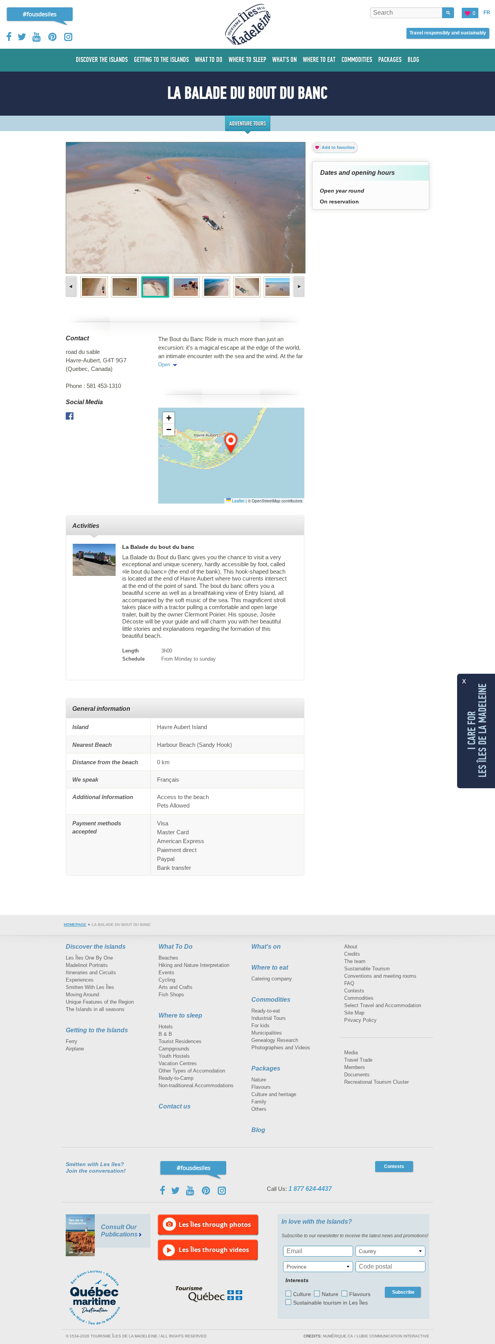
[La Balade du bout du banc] (94, 560)
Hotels (166, 1027)
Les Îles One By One (89, 958)
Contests (354, 991)
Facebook (9, 36)
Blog (258, 1130)
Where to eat (269, 967)
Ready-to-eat (265, 1011)
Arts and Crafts (176, 987)
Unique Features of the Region (100, 1002)
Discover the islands (96, 946)
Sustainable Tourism (367, 969)
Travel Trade (358, 1060)
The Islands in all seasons (95, 1009)
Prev (72, 287)
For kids (260, 1025)
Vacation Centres (178, 1063)
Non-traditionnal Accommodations (196, 1085)
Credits (352, 954)
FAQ (349, 983)
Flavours (261, 1087)
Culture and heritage (273, 1094)
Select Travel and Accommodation (382, 1005)
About (350, 947)
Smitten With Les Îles (90, 987)
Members (354, 1067)
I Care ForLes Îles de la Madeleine (477, 730)
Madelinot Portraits (87, 965)
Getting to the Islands (97, 1030)
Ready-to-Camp (176, 1078)
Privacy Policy (360, 1020)
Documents (357, 1075)
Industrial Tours (268, 1018)
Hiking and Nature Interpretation (194, 965)
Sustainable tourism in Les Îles (330, 1303)
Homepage (75, 924)
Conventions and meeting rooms (380, 976)
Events (166, 972)
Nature (258, 1080)
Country (367, 1251)
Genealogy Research (274, 1040)
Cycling (167, 980)
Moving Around (82, 994)
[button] (231, 444)
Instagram (68, 37)
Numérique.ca (338, 1336)
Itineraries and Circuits (91, 972)
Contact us (175, 1106)
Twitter (22, 36)
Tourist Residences (180, 1041)
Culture (302, 1294)
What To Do (176, 946)
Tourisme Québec (209, 1294)
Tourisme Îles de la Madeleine (247, 24)
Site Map (354, 1013)
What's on (266, 946)
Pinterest (52, 37)
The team (354, 961)
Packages (265, 1068)
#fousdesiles (39, 14)
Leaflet (237, 501)
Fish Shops (171, 994)
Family (258, 1102)
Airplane (75, 1049)
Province (296, 1267)
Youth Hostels (174, 1056)
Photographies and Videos (280, 1047)
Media (351, 1052)
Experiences (80, 980)
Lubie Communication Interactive (393, 1336)
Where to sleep (180, 1015)
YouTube (37, 37)
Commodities (270, 999)
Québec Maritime (102, 1298)
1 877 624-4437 (310, 1188)
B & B (165, 1034)
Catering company (271, 979)
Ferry (71, 1041)
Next (298, 287)
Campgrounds (174, 1049)
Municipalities (266, 1033)
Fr (486, 12)
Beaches (168, 958)
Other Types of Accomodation (192, 1071)
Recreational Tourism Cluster (376, 1082)
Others (258, 1109)
